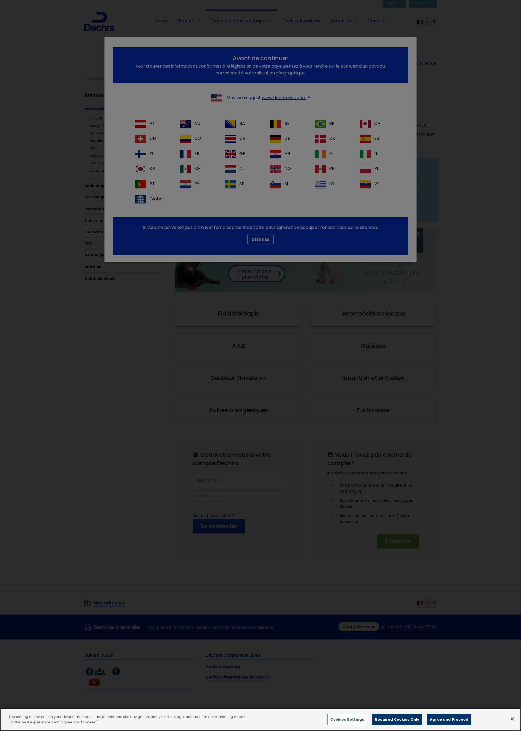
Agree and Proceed (449, 719)
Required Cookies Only (397, 719)
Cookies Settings (347, 719)
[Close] (512, 719)
